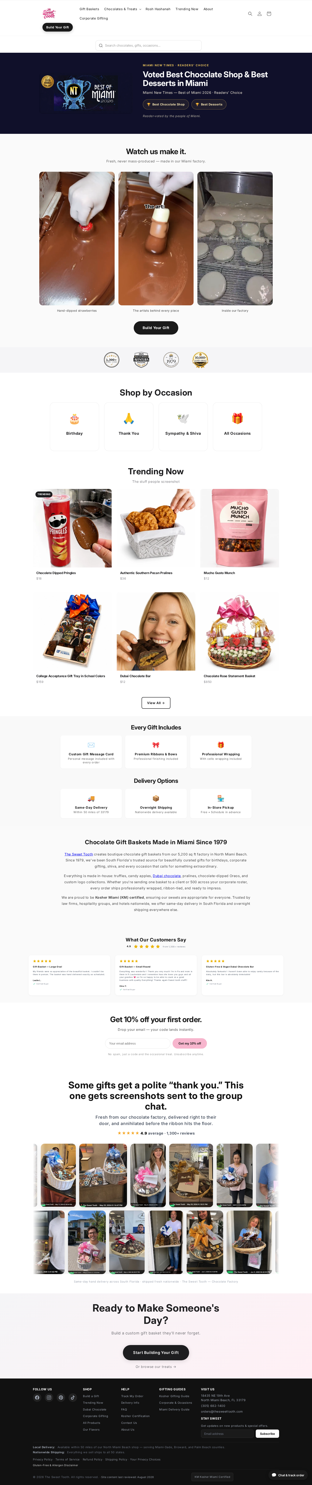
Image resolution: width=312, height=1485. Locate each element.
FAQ (124, 1409)
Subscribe (267, 1433)
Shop (87, 1389)
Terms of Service (67, 1459)
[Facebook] (37, 1397)
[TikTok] (73, 1397)
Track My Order (132, 1396)
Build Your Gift (57, 27)
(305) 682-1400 (213, 1405)
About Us (128, 1429)
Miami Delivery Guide (174, 1409)
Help (125, 1389)
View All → (156, 703)
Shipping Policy (116, 1459)
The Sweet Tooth (79, 854)
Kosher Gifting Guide (174, 1396)
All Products (91, 1422)
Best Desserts (208, 104)
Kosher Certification (135, 1416)
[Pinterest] (61, 1397)
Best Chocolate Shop (166, 104)
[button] (122, 9)
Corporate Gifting (95, 1416)
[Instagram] (49, 1397)
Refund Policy (93, 1459)
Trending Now (93, 1402)
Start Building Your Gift (156, 1352)
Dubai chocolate (167, 876)
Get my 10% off (189, 1043)
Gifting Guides (172, 1389)
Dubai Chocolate (95, 1409)
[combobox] (148, 45)
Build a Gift (91, 1396)
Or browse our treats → (156, 1367)
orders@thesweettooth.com (222, 1411)
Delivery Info (130, 1402)
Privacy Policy (42, 1459)
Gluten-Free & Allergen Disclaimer (55, 1465)
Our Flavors (91, 1429)
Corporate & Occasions (175, 1402)
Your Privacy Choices (145, 1459)
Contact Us (129, 1422)
